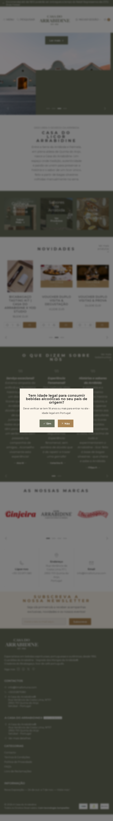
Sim (48, 423)
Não (67, 423)
